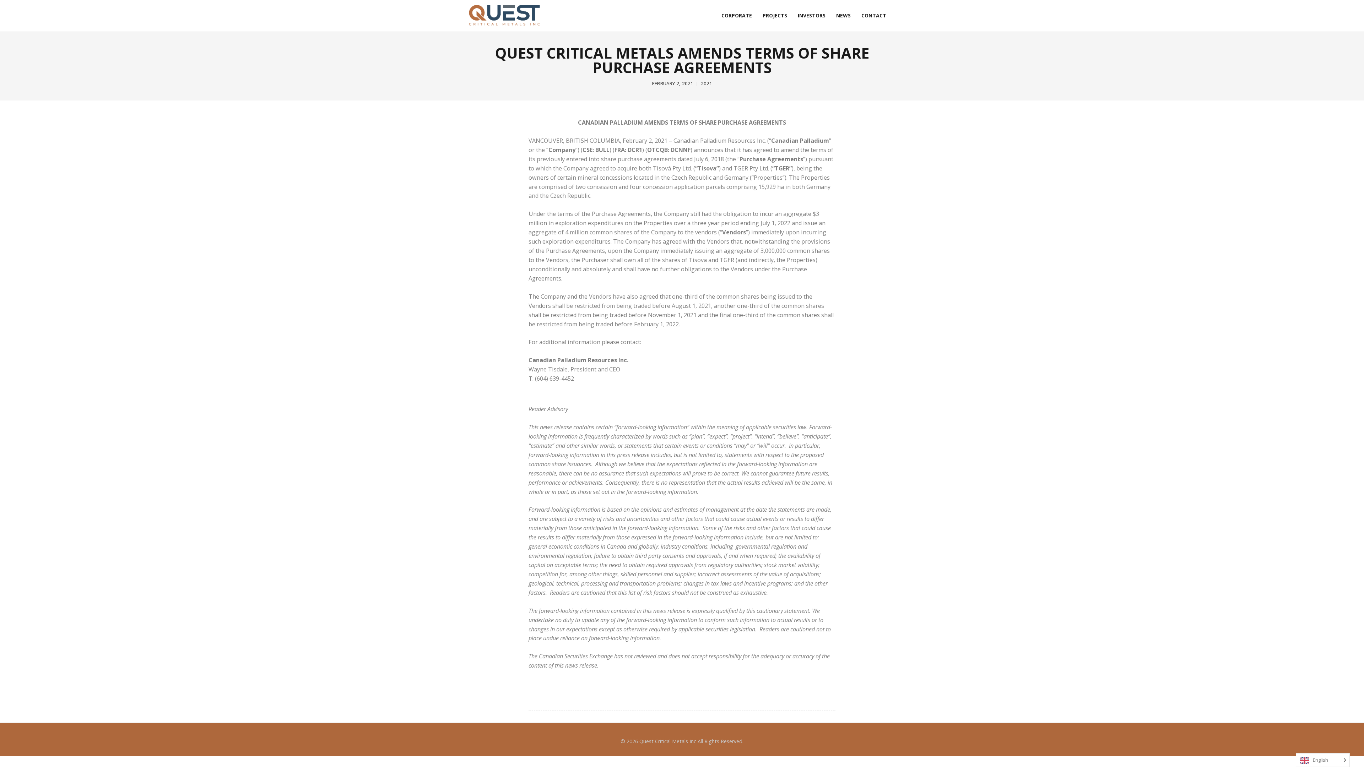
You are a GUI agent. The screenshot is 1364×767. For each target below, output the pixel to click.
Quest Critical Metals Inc (667, 741)
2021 (706, 83)
